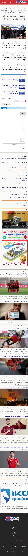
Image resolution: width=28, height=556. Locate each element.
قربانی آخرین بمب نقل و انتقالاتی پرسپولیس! (16, 416)
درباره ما (23, 544)
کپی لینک (4, 108)
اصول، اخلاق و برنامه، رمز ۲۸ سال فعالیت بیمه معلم (10, 92)
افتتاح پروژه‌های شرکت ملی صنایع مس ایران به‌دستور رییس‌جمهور (14, 179)
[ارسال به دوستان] (4, 10)
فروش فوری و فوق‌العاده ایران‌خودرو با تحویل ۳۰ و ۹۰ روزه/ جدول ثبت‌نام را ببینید (14, 485)
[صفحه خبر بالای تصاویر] (15, 253)
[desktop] (8, 3)
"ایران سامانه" (11, 553)
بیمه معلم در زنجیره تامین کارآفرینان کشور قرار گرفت (10, 86)
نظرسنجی (14, 546)
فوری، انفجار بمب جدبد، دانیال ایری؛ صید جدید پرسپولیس (14, 448)
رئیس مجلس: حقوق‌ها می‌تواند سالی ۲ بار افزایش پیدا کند (17, 227)
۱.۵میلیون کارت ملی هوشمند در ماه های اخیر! (17, 170)
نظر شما (23, 113)
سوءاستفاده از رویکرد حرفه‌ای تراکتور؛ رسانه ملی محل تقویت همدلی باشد (14, 163)
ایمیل (23, 122)
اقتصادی (24, 10)
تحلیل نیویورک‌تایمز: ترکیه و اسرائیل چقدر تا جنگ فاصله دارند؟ (14, 159)
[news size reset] (11, 10)
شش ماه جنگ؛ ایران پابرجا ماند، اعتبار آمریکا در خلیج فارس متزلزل (14, 188)
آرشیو (3, 549)
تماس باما (14, 544)
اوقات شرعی (23, 546)
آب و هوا (5, 544)
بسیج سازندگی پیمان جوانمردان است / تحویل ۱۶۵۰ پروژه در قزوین (14, 183)
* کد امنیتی (22, 139)
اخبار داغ (25, 271)
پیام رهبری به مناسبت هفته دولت (19, 172)
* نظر (23, 127)
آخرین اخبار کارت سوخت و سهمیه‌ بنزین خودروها (15, 356)
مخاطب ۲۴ (18, 42)
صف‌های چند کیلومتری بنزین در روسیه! (18, 197)
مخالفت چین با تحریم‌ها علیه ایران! (18, 194)
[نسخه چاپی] (2, 10)
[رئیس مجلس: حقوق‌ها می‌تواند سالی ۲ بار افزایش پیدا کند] (15, 220)
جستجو (24, 549)
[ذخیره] (6, 10)
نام (23, 116)
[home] (10, 3)
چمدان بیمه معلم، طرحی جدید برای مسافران (10, 80)
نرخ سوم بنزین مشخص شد (20, 175)
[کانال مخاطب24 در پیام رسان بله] (15, 235)
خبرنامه (17, 549)
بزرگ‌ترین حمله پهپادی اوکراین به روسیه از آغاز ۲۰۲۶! (14, 387)
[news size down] (8, 10)
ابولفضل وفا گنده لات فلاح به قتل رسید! (18, 167)
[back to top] (23, 513)
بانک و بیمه (20, 10)
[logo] (20, 2)
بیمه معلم (16, 101)
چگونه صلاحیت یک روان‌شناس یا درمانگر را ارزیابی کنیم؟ (14, 191)
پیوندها (5, 546)
